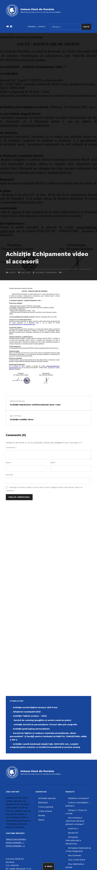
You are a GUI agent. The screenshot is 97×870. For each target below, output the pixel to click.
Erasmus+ (32, 27)
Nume (9, 463)
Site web (9, 475)
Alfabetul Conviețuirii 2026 (27, 712)
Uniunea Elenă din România (37, 9)
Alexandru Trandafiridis (46, 272)
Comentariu (11, 447)
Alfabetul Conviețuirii (78, 798)
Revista (41, 815)
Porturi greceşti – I (15, 842)
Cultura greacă (45, 807)
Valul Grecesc (74, 855)
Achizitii (12, 272)
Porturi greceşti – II (15, 846)
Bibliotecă (43, 802)
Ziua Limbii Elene (76, 859)
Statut (41, 820)
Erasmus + (73, 828)
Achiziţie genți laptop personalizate (31, 729)
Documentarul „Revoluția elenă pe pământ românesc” (74, 821)
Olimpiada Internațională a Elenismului (73, 840)
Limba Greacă (45, 811)
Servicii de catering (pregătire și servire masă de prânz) (42, 720)
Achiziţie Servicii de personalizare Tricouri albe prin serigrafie (45, 724)
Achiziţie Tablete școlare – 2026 (30, 716)
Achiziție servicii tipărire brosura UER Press (35, 707)
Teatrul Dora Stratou (16, 839)
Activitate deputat (47, 798)
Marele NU (73, 833)
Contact (42, 27)
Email (53, 463)
